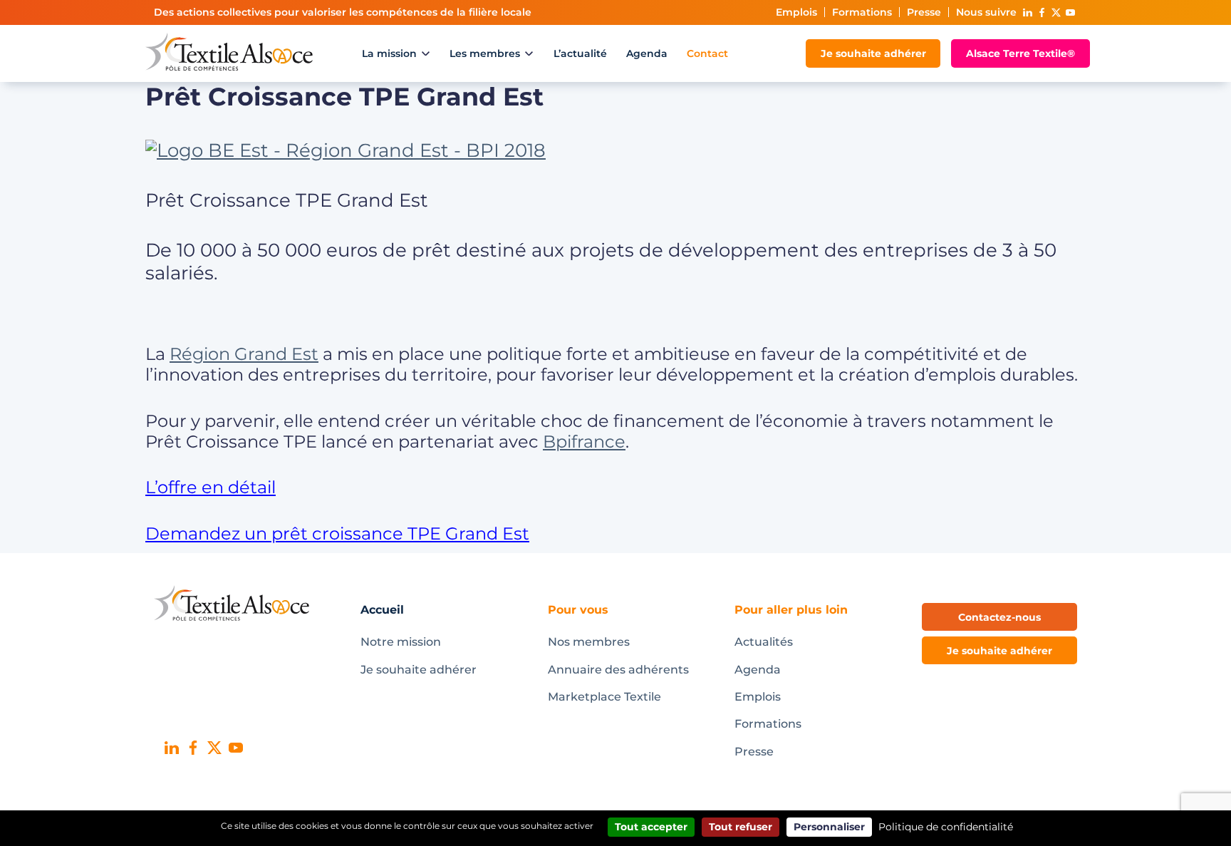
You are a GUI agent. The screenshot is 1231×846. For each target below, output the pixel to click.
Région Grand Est (244, 354)
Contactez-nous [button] (999, 617)
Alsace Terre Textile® (1020, 53)
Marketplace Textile (604, 696)
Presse (924, 12)
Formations (862, 12)
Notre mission (400, 642)
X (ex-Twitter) (1056, 12)
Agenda (647, 53)
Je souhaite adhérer (873, 53)
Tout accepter (651, 826)
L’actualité (580, 53)
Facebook (1041, 12)
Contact (707, 53)
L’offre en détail (210, 487)
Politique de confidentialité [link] (945, 826)
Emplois (796, 12)
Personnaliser (829, 826)
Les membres (485, 53)
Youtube (1070, 12)
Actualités (763, 642)
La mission (389, 53)
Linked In (1027, 12)
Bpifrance (584, 441)
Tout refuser (740, 826)
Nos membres (589, 642)
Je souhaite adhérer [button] (999, 650)
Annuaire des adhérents (618, 669)
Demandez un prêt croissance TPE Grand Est (337, 533)
